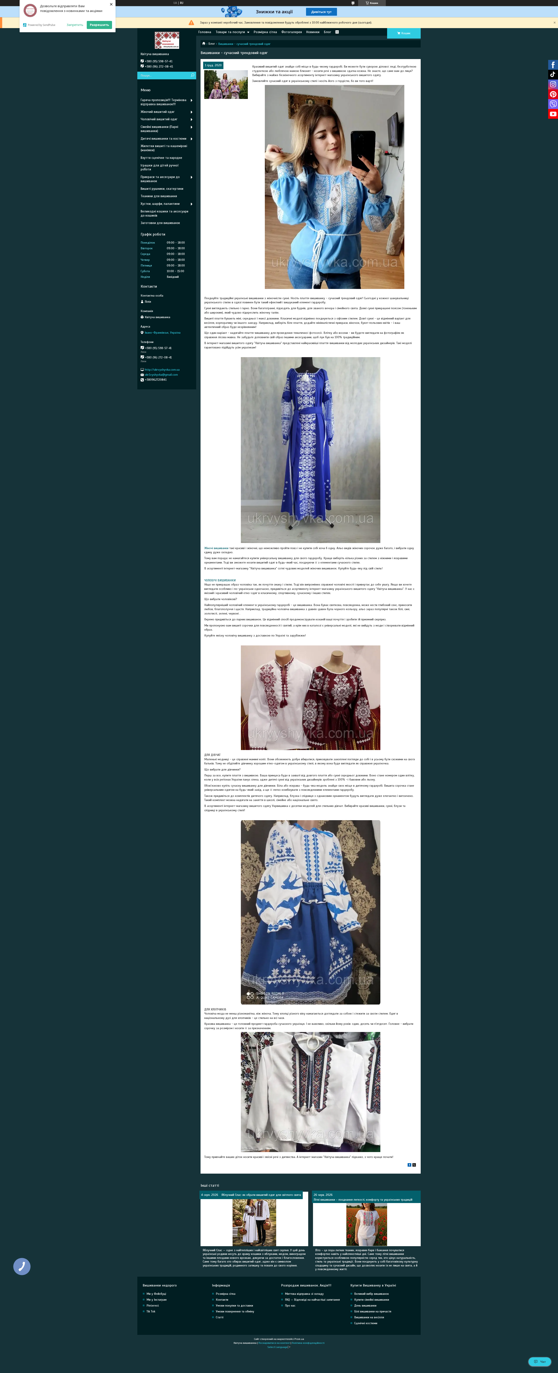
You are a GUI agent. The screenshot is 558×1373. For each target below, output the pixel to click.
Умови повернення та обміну (235, 1311)
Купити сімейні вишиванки (371, 1300)
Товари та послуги (230, 32)
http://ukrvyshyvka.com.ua (162, 370)
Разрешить (99, 24)
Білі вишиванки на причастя (372, 1311)
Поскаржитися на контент (274, 1342)
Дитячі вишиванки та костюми (163, 139)
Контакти (222, 1300)
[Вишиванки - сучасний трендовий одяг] (226, 84)
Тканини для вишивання (159, 196)
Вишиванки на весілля (369, 1317)
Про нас (290, 1305)
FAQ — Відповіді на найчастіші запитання (312, 1300)
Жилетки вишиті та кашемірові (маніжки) (164, 148)
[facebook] (409, 1166)
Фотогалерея (291, 32)
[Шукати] (192, 75)
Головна (204, 32)
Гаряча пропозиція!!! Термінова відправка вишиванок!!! (163, 102)
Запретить (75, 24)
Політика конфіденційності (308, 1342)
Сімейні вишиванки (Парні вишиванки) (159, 129)
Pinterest (152, 1305)
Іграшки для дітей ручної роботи (159, 167)
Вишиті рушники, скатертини (162, 189)
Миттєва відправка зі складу (304, 1294)
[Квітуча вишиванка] (167, 40)
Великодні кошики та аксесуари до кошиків (164, 213)
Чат (543, 1361)
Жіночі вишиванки (216, 548)
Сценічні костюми (365, 1323)
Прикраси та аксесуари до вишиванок (160, 179)
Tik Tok (150, 1311)
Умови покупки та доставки (234, 1305)
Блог (327, 32)
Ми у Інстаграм (156, 1300)
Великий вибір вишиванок (371, 1294)
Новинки (313, 32)
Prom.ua (299, 1339)
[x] (414, 1166)
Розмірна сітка (265, 32)
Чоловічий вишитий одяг (159, 119)
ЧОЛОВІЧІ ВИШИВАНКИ (220, 580)
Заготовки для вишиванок (160, 223)
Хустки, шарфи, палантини (160, 204)
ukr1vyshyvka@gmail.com (161, 375)
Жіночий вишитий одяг (158, 112)
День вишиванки (365, 1305)
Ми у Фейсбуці (156, 1294)
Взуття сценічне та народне (161, 158)
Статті (219, 1317)
